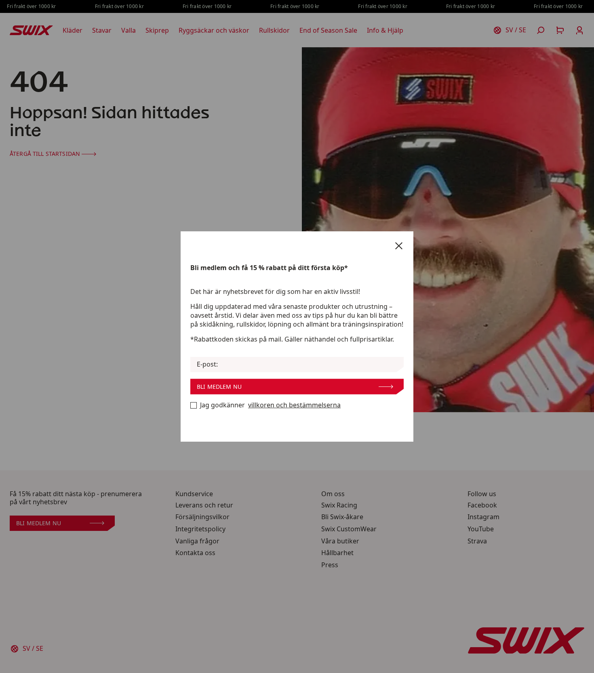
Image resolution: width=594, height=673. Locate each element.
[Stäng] (399, 246)
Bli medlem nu (219, 386)
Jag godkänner (270, 405)
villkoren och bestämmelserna (294, 405)
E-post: (207, 364)
